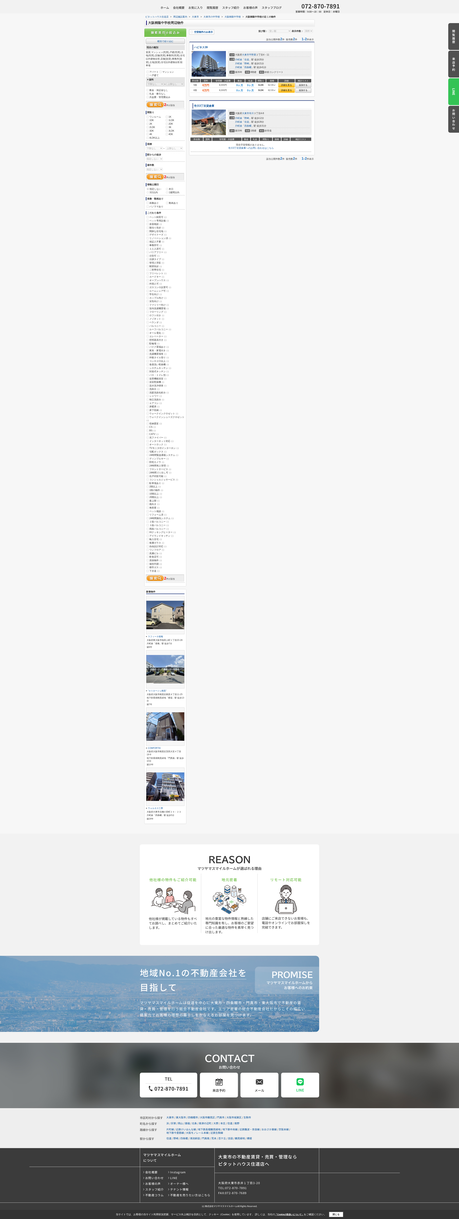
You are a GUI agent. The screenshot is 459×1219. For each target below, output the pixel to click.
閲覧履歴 (212, 7)
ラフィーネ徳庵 (155, 636)
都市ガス (155, 567)
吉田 (230, 1138)
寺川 (251, 113)
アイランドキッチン (161, 535)
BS (152, 430)
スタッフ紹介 (230, 7)
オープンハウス (159, 280)
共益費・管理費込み (159, 97)
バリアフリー (157, 252)
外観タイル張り (159, 357)
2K (150, 123)
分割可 (154, 255)
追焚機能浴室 (157, 378)
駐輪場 (154, 343)
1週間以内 (174, 192)
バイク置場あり (159, 347)
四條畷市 (193, 1117)
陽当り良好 (156, 227)
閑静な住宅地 (157, 231)
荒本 (213, 1138)
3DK (151, 130)
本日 (171, 189)
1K (170, 116)
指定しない (155, 189)
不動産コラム (154, 1195)
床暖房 (154, 406)
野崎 (246, 63)
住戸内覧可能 (157, 476)
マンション (168, 72)
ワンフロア (156, 549)
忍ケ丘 (222, 1138)
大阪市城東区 (234, 1117)
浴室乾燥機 (156, 382)
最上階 (154, 500)
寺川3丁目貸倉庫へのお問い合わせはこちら (251, 148)
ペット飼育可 (157, 217)
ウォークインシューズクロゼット (165, 418)
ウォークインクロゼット (163, 413)
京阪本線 (284, 1129)
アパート (154, 72)
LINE (453, 91)
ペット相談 (156, 511)
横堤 (249, 1138)
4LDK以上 (154, 137)
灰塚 (173, 1123)
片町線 (238, 59)
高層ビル (155, 553)
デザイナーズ (157, 234)
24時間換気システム (161, 518)
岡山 (180, 1123)
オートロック (157, 444)
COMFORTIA (154, 748)
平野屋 (252, 54)
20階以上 (155, 497)
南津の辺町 (205, 1123)
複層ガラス (156, 542)
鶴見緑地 (240, 1138)
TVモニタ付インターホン (164, 448)
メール (259, 1090)
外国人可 (155, 283)
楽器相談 (155, 224)
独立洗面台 (156, 399)
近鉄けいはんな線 (186, 1129)
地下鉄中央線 (230, 1129)
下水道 (154, 571)
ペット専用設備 (159, 220)
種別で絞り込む (165, 41)
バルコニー (156, 326)
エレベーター (157, 336)
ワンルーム (155, 116)
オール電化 (156, 333)
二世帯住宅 (156, 269)
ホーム (164, 7)
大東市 (245, 54)
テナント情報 (179, 1189)
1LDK (171, 120)
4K (150, 134)
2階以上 (155, 486)
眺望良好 (155, 266)
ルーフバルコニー (160, 329)
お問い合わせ (453, 119)
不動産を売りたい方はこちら (190, 1195)
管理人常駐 (156, 262)
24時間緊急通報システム (163, 455)
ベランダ (155, 322)
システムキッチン (160, 368)
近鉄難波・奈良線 (250, 1129)
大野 (215, 1123)
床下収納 (155, 410)
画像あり (154, 203)
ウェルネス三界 (155, 808)
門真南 (205, 1138)
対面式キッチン (159, 371)
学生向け (155, 294)
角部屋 (154, 507)
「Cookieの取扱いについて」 (289, 1214)
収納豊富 (155, 423)
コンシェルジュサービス (163, 479)
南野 (236, 1123)
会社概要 (178, 7)
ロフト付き (156, 315)
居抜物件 (155, 560)
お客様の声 (250, 7)
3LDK (171, 130)
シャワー (155, 396)
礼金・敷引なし (157, 93)
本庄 (222, 1123)
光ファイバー (157, 437)
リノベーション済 (160, 238)
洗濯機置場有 (157, 354)
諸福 (187, 1123)
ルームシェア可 (159, 291)
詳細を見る (286, 85)
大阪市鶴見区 (207, 1117)
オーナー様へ (179, 1183)
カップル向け (157, 298)
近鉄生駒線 (216, 1132)
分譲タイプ (156, 259)
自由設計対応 (157, 546)
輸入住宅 (155, 539)
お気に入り (195, 7)
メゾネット (156, 318)
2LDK (152, 127)
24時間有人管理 (159, 465)
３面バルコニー (159, 525)
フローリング (157, 311)
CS (152, 427)
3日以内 (154, 192)
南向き (154, 504)
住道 (246, 59)
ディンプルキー (159, 458)
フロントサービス (160, 469)
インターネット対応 (161, 441)
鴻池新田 (195, 1138)
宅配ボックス (157, 451)
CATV (153, 434)
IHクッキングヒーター (162, 532)
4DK (171, 134)
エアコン (155, 403)
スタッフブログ (272, 7)
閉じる (336, 1214)
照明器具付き (157, 340)
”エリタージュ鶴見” (157, 691)
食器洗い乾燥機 (159, 364)
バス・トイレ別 (159, 375)
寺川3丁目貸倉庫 (204, 105)
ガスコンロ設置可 (160, 287)
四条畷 (247, 67)
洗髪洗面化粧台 (159, 392)
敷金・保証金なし (158, 90)
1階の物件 (156, 490)
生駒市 (247, 1117)
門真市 (220, 1117)
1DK (151, 120)
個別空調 (155, 564)
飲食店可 (155, 556)
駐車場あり (156, 483)
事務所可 (155, 245)
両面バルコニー (159, 528)
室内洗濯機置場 (159, 308)
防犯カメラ (156, 462)
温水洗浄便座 (157, 385)
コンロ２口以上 (159, 361)
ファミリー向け (159, 304)
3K (170, 127)
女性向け (155, 301)
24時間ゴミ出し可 (160, 472)
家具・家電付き (159, 350)
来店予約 (453, 64)
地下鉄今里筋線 (175, 1132)
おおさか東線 (269, 1129)
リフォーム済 (157, 514)
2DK (171, 123)
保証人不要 (156, 241)
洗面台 (154, 389)
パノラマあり (156, 206)
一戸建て (154, 75)
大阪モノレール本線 (197, 1132)
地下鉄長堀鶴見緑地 (209, 1129)
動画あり (173, 203)
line (300, 1090)
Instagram (178, 1172)
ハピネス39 (201, 47)
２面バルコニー (159, 521)
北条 (194, 1123)
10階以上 (155, 493)
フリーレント (157, 273)
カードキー (156, 276)
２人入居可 (156, 248)
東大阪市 (181, 1117)
